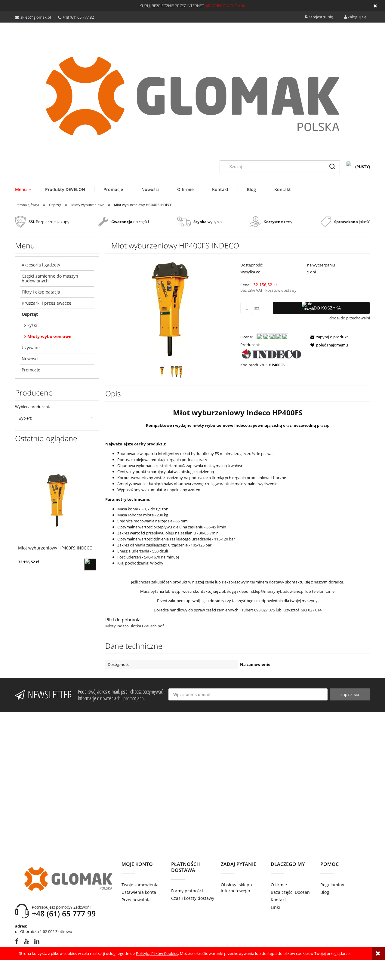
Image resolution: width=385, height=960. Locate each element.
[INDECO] (271, 354)
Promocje (31, 370)
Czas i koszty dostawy (192, 898)
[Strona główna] (192, 96)
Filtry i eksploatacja (41, 292)
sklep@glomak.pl (35, 17)
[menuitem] (25, 189)
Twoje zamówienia (140, 885)
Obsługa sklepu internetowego (236, 888)
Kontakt (278, 900)
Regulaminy (332, 885)
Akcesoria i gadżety (41, 265)
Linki (275, 907)
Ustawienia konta (139, 892)
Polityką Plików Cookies (157, 953)
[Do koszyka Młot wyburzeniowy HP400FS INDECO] (90, 564)
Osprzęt (30, 314)
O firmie (279, 885)
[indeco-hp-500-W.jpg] (162, 371)
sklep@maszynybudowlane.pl (277, 591)
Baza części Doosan (290, 892)
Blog (324, 892)
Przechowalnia (136, 900)
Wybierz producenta (33, 407)
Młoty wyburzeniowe (49, 336)
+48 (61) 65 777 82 (78, 17)
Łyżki (32, 325)
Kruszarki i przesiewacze (46, 303)
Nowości (30, 359)
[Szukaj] (332, 166)
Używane (31, 347)
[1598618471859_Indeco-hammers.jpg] (176, 371)
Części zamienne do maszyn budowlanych (50, 278)
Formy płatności (187, 891)
